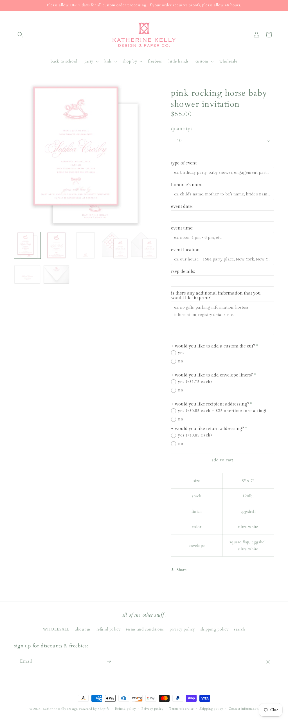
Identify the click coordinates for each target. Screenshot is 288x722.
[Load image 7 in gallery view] (56, 274)
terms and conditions (145, 629)
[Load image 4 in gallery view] (115, 245)
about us (83, 629)
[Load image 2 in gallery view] (56, 245)
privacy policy (182, 629)
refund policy (108, 629)
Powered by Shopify (94, 709)
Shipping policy (211, 709)
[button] (20, 34)
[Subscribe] (109, 661)
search (239, 629)
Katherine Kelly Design (60, 709)
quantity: (181, 128)
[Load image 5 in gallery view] (144, 245)
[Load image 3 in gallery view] (85, 245)
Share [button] (181, 569)
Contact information (243, 709)
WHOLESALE (56, 629)
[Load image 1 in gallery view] (27, 245)
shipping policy (215, 629)
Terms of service (181, 709)
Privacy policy (152, 709)
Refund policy (125, 709)
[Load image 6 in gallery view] (27, 274)
